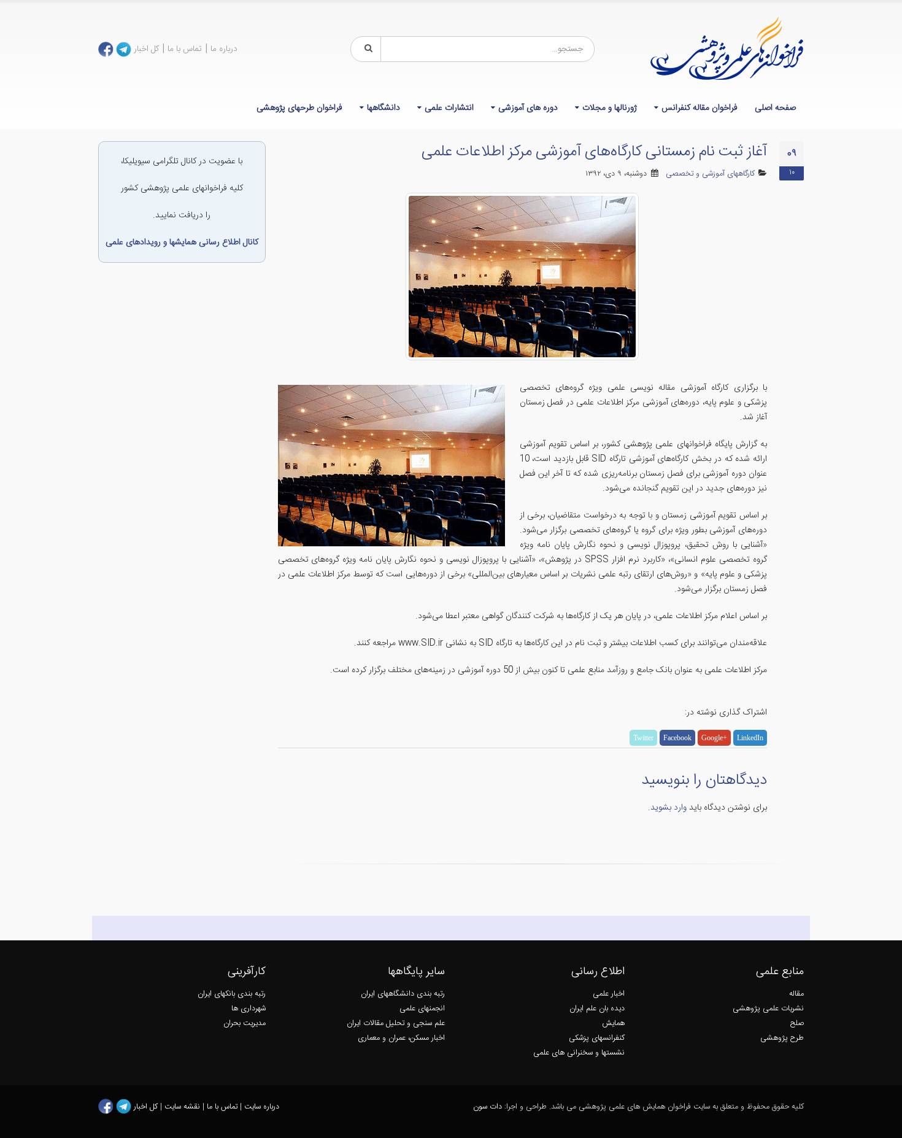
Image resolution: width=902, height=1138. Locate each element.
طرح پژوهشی (782, 1038)
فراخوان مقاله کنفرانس (699, 108)
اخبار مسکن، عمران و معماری (401, 1038)
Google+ (714, 738)
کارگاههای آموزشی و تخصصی (710, 174)
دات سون (487, 1107)
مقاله (796, 994)
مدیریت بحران (244, 1023)
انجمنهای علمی (422, 1008)
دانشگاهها (383, 108)
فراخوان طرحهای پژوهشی (299, 108)
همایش (613, 1023)
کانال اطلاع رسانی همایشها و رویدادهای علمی (182, 242)
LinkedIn (750, 738)
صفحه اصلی (775, 108)
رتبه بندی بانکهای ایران (232, 994)
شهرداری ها (248, 1008)
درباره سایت (261, 1107)
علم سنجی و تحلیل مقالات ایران (396, 1023)
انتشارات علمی (449, 108)
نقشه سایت (183, 1107)
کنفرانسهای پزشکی (597, 1038)
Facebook (677, 738)
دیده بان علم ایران (597, 1008)
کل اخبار (146, 49)
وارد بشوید (668, 807)
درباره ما (223, 49)
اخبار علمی (609, 994)
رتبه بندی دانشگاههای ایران (403, 994)
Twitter (643, 738)
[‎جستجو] (366, 49)
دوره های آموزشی (528, 108)
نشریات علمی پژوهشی (768, 1008)
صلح (797, 1023)
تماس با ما (185, 49)
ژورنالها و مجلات (609, 108)
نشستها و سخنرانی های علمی (579, 1053)
